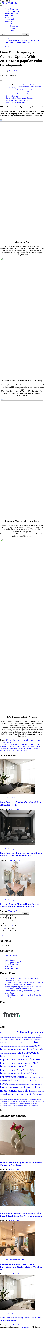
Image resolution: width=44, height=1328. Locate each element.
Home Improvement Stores (16, 1087)
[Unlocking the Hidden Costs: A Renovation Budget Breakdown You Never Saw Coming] (17, 1205)
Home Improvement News (14, 962)
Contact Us (13, 26)
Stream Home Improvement (15, 1105)
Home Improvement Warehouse (8, 1097)
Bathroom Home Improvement (8, 1035)
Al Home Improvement (30, 1032)
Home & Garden (11, 956)
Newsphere (25, 1327)
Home (37, 1042)
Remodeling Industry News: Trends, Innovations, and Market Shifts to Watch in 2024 (23, 988)
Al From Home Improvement (8, 1032)
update (9, 742)
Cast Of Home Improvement (15, 1039)
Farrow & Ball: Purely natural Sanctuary (19, 98)
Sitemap (12, 30)
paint (32, 740)
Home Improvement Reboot (32, 1077)
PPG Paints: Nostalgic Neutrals (16, 102)
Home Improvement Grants (7, 1053)
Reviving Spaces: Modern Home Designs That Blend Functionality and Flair (19, 905)
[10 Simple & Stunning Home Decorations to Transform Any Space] (17, 1154)
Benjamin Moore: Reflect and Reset (18, 100)
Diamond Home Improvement (32, 1039)
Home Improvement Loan (14, 1056)
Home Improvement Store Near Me (32, 1084)
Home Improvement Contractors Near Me (22, 1047)
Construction (9, 20)
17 (1, 928)
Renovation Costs (11, 13)
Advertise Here (15, 24)
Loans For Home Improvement (16, 1099)
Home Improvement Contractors (23, 1046)
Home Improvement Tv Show (24, 1094)
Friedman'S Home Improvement (8, 1042)
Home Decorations (12, 11)
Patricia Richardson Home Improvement (19, 1103)
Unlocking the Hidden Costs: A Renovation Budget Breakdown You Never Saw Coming (24, 983)
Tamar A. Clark (14, 71)
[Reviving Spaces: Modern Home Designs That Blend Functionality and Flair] (17, 896)
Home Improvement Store (16, 1084)
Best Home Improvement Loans (25, 1035)
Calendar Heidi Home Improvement (21, 1037)
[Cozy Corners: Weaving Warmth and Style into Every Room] (17, 794)
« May (2, 936)
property (3, 742)
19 (6, 928)
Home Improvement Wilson (25, 1097)
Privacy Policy (14, 28)
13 (8, 926)
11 (3, 926)
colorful (12, 740)
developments (21, 740)
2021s (6, 740)
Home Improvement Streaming (20, 1088)
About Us (8, 22)
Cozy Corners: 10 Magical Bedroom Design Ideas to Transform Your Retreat (21, 854)
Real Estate (9, 15)
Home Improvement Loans (19, 1064)
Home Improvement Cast (7, 1046)
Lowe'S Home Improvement (33, 1099)
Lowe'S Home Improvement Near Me (10, 1101)
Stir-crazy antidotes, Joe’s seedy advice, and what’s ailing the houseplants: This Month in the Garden (20, 745)
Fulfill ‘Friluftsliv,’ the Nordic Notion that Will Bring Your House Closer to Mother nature (21, 749)
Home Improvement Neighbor (17, 1071)
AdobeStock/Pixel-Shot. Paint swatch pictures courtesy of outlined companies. (31, 85)
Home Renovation (11, 9)
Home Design (10, 18)
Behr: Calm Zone (12, 96)
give (27, 740)
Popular (37, 740)
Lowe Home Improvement (28, 1101)
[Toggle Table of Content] (2, 81)
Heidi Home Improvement (25, 1042)
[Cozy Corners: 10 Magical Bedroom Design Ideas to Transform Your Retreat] (17, 845)
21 (11, 928)
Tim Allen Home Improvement (31, 1105)
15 (13, 926)
